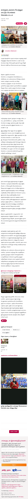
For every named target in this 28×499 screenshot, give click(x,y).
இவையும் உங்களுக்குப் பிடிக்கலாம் (10, 271)
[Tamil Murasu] (6, 470)
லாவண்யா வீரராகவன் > (11, 51)
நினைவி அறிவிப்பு (11, 488)
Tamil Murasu (12, 477)
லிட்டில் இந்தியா (5, 332)
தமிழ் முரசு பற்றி (5, 485)
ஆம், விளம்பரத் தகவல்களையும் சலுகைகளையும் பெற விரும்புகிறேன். (14, 460)
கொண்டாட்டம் (16, 330)
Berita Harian (5, 477)
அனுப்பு (14, 465)
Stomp (16, 477)
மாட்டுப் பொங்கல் (6, 330)
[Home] (16, 470)
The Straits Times (5, 475)
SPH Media (21, 497)
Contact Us (11, 491)
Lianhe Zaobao (23, 475)
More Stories (14, 431)
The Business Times (14, 475)
